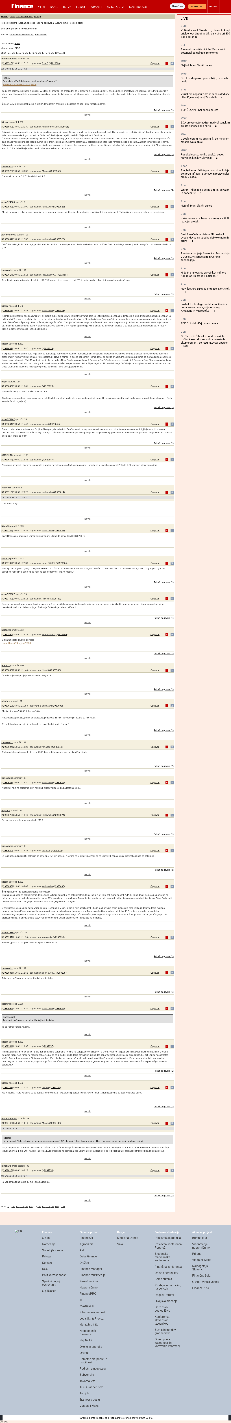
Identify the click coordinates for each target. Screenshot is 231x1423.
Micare (4, 122)
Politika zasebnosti (54, 1275)
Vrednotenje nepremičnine (201, 1246)
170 (13, 53)
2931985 (7, 973)
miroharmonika (9, 58)
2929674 (7, 459)
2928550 (7, 126)
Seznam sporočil (26, 23)
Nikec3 (5, 526)
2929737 (7, 563)
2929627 (7, 310)
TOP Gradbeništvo (91, 1387)
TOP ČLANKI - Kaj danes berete (199, 110)
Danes (54, 6)
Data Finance (88, 1256)
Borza (67, 6)
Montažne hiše (89, 1324)
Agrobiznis (86, 1244)
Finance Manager (91, 1268)
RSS (45, 1268)
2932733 (7, 1087)
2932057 (48, 1046)
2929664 (7, 424)
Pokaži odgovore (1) (164, 110)
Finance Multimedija (93, 1275)
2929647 (48, 459)
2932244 (7, 1046)
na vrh (87, 115)
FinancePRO (88, 1293)
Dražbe (84, 1262)
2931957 (7, 937)
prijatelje (15, 28)
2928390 (55, 63)
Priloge (46, 1256)
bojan (4, 381)
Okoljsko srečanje (166, 1301)
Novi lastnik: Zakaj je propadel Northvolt (205, 288)
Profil (12, 16)
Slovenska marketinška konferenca (162, 1257)
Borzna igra (199, 1237)
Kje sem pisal (76, 23)
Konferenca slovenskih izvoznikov (162, 1320)
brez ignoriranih (29, 28)
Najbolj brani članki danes (196, 65)
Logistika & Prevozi (92, 1318)
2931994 (7, 1008)
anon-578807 (8, 419)
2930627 (7, 782)
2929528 (7, 171)
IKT (82, 1299)
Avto (82, 1250)
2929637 (7, 348)
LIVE (42, 6)
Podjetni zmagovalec (93, 1368)
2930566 (7, 634)
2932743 (7, 1123)
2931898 (7, 886)
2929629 (48, 348)
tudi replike (41, 34)
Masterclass (138, 6)
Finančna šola (89, 1281)
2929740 (7, 598)
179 (52, 53)
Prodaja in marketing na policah (168, 1287)
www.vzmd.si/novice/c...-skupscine (19, 84)
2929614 (7, 275)
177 (44, 53)
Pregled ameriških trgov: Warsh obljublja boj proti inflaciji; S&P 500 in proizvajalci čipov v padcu (205, 174)
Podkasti (96, 6)
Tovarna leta (87, 1381)
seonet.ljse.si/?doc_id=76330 (16, 643)
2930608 (7, 670)
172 (22, 53)
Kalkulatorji (115, 6)
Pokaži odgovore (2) (164, 766)
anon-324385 (8, 202)
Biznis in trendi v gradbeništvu (165, 1331)
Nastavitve (21, 16)
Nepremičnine (89, 1287)
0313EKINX (7, 455)
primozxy (6, 665)
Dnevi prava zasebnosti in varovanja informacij (167, 1343)
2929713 (7, 492)
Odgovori (155, 63)
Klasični (13, 23)
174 (31, 53)
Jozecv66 (6, 487)
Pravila (29, 16)
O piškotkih (49, 1290)
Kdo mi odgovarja (45, 23)
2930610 (7, 706)
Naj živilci (86, 1340)
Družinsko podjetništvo (162, 1309)
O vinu (84, 1352)
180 (57, 53)
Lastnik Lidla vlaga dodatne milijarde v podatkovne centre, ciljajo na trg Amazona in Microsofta (204, 307)
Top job (84, 1393)
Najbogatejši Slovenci (88, 1332)
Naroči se (177, 6)
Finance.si (86, 1237)
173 (26, 53)
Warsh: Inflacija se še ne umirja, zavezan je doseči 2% (205, 191)
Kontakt (47, 1262)
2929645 (7, 386)
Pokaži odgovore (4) (164, 190)
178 (48, 53)
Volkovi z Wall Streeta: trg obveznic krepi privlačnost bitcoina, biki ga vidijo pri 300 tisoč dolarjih (205, 33)
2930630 (7, 850)
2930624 (7, 747)
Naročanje (48, 1244)
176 (39, 53)
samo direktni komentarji (22, 34)
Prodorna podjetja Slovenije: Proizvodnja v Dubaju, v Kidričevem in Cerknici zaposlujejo (205, 257)
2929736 (7, 530)
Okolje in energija (91, 1346)
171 (18, 53)
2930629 (7, 815)
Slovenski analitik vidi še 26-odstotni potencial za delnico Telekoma (203, 51)
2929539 (7, 206)
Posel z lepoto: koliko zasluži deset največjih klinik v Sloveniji (202, 156)
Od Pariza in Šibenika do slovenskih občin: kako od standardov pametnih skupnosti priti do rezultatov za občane (204, 339)
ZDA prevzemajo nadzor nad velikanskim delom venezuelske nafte (205, 124)
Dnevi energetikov (166, 1272)
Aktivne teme (61, 23)
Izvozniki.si (87, 1306)
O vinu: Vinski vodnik (205, 1281)
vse (8, 28)
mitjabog (5, 701)
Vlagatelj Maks (89, 1405)
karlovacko (7, 166)
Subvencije (87, 1374)
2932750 (48, 1170)
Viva (120, 1244)
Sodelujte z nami (53, 1250)
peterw (4, 1004)
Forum (80, 6)
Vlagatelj (197, 6)
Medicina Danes (127, 1237)
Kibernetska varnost (92, 1312)
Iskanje (37, 16)
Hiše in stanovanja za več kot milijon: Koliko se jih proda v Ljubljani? (203, 274)
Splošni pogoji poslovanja (51, 1283)
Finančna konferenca (168, 1266)
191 (63, 53)
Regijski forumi (164, 1294)
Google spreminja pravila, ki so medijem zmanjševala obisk (205, 140)
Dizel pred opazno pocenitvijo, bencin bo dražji (205, 80)
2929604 (7, 239)
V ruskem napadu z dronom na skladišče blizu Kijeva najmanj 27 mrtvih (205, 95)
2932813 (7, 1170)
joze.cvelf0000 (8, 234)
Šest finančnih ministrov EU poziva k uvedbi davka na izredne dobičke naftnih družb (205, 237)
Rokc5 (45, 63)
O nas (46, 1237)
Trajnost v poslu (90, 1399)
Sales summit (163, 1279)
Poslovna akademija (168, 1237)
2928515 (7, 63)
